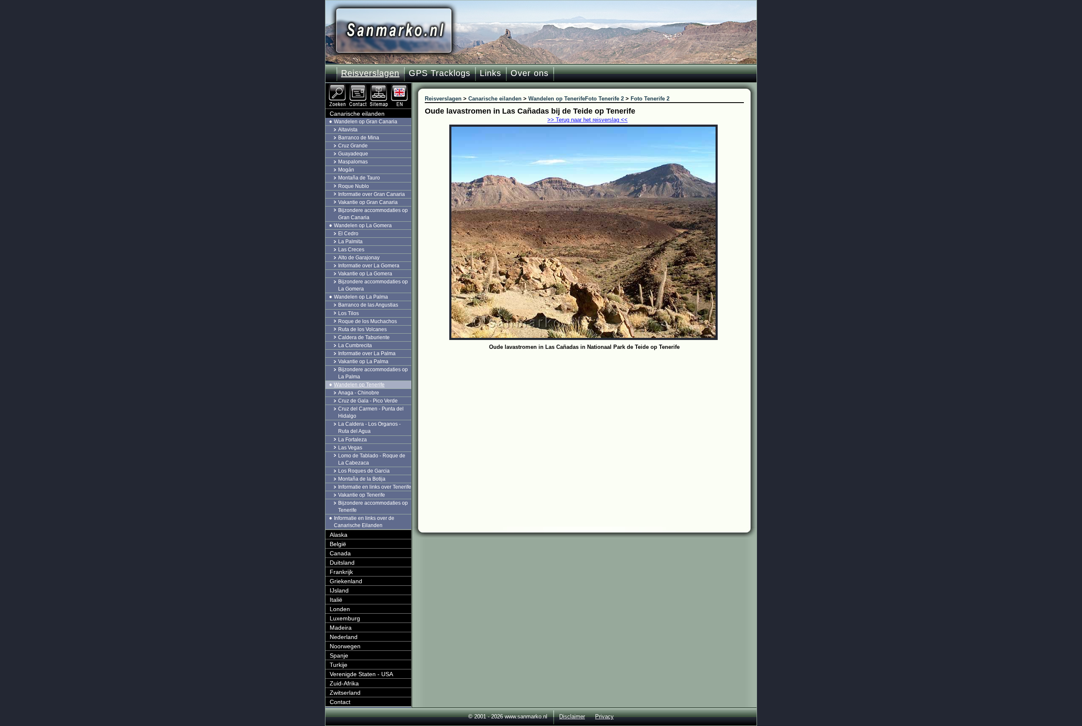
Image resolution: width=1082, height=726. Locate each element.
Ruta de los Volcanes (362, 329)
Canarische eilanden (357, 113)
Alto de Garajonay (359, 258)
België (338, 544)
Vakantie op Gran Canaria (368, 202)
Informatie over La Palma (367, 353)
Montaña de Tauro (359, 178)
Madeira (341, 627)
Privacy (604, 716)
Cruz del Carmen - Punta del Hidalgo (371, 412)
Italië (336, 599)
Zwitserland (345, 692)
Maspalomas (353, 162)
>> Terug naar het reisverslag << (587, 120)
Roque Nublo (353, 186)
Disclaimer (572, 716)
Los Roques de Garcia (364, 471)
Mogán (346, 170)
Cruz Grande (353, 146)
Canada (340, 553)
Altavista (348, 130)
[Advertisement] (590, 416)
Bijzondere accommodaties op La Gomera (373, 285)
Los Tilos (348, 313)
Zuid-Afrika (344, 683)
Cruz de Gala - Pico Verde (368, 401)
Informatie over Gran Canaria (371, 194)
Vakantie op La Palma (363, 361)
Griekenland (346, 581)
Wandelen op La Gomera (363, 225)
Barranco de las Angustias (368, 305)
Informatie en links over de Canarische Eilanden (364, 521)
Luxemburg (345, 618)
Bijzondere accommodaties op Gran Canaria (373, 213)
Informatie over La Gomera (368, 266)
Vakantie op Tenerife (361, 495)
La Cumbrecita (355, 345)
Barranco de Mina (358, 138)
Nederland (344, 637)
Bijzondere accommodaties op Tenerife (373, 506)
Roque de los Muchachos (367, 321)
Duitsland (342, 562)
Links (490, 73)
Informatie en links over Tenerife (374, 487)
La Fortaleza (352, 440)
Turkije (338, 664)
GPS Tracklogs (439, 73)
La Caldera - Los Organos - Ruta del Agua (369, 427)
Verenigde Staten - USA (361, 674)
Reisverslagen (370, 73)
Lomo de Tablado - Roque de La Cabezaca (371, 459)
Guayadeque (353, 154)
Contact (340, 702)
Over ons (530, 73)
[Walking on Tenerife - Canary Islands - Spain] (400, 86)
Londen (340, 609)
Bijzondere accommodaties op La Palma (373, 373)
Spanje (339, 655)
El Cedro (348, 234)
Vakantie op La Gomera (365, 274)
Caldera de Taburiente (364, 337)
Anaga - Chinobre (358, 393)
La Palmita (350, 242)
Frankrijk (341, 571)
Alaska (338, 534)
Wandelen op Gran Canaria (365, 122)
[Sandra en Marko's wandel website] (393, 30)
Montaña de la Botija (361, 479)
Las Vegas (350, 448)
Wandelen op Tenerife (359, 385)
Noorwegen (345, 646)
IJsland (339, 590)
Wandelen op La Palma (361, 297)
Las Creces (351, 250)
